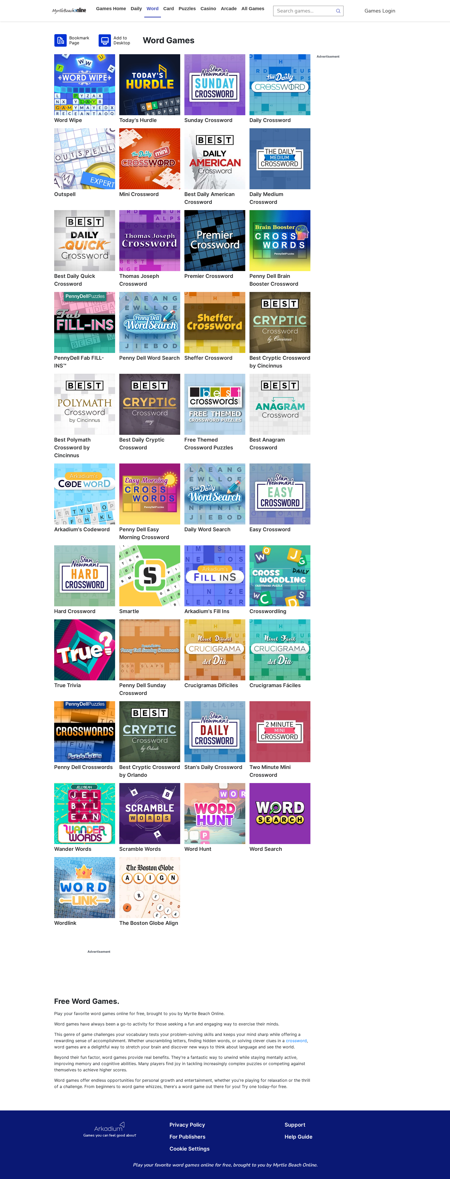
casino (208, 8)
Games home (111, 8)
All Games (252, 8)
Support (295, 1125)
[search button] (338, 11)
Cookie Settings (190, 1149)
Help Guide (298, 1137)
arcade (229, 8)
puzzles (187, 8)
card (168, 8)
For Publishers (187, 1137)
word (153, 8)
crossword (296, 1040)
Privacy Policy (187, 1125)
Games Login (380, 10)
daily (136, 8)
